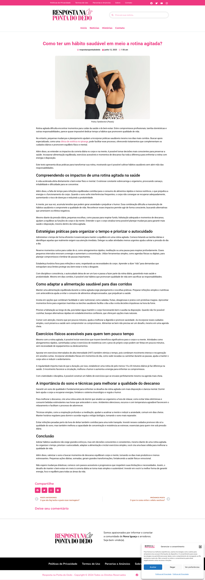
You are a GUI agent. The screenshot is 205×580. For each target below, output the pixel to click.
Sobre (117, 3)
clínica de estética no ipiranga (74, 141)
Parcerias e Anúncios (102, 3)
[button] (200, 546)
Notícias (94, 28)
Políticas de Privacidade (163, 574)
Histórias (107, 28)
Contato (128, 3)
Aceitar (153, 567)
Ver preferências (192, 567)
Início (83, 28)
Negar (172, 567)
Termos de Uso (81, 3)
